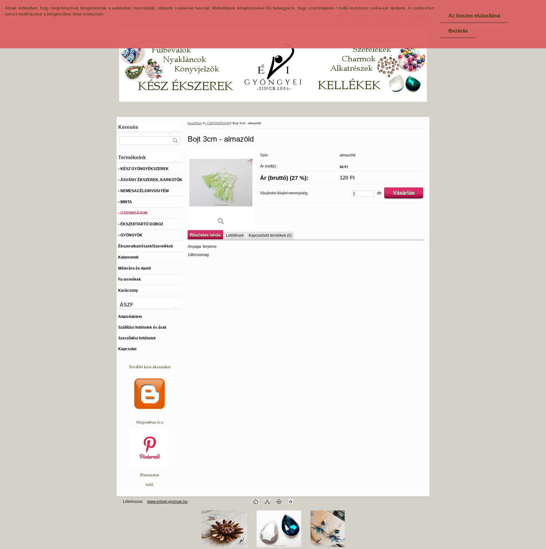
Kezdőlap (195, 123)
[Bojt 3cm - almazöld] (221, 189)
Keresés (128, 127)
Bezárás (458, 31)
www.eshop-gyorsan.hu (167, 501)
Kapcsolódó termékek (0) (270, 235)
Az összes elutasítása (474, 15)
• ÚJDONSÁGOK (217, 123)
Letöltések (235, 235)
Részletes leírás (205, 235)
